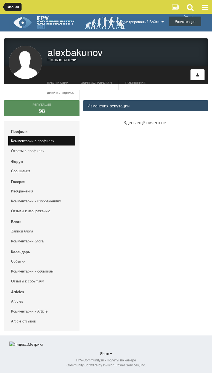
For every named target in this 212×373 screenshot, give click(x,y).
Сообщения (20, 170)
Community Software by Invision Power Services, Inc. (106, 365)
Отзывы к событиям (27, 281)
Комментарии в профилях (32, 140)
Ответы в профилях (27, 150)
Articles (17, 301)
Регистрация (185, 21)
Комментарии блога (27, 241)
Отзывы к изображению (30, 210)
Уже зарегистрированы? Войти (134, 21)
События (18, 261)
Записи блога (22, 231)
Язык (105, 353)
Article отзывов (23, 321)
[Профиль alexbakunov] (197, 74)
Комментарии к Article (29, 311)
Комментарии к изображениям (36, 200)
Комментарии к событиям (32, 271)
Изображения (22, 191)
